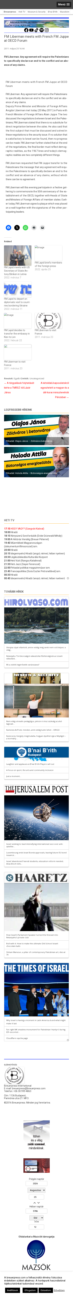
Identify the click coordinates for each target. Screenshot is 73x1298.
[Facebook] (26, 31)
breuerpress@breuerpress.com (28, 1088)
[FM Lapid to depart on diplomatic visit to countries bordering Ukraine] (17, 289)
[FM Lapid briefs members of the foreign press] (48, 253)
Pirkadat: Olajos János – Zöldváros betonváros (29, 441)
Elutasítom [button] (46, 1290)
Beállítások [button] (12, 1290)
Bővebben (59, 1290)
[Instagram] (46, 31)
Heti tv (9, 520)
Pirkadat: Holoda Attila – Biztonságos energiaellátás (31, 473)
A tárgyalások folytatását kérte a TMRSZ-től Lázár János (19, 388)
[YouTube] (31, 31)
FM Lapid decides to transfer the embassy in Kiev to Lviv (17, 333)
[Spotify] (41, 31)
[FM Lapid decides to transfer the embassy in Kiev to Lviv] (17, 321)
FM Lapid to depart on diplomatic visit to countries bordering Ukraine (17, 302)
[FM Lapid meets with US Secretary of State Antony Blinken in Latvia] (17, 255)
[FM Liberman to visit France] (48, 321)
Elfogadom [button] (30, 1290)
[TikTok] (36, 31)
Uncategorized (37, 378)
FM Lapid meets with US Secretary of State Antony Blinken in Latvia (17, 270)
